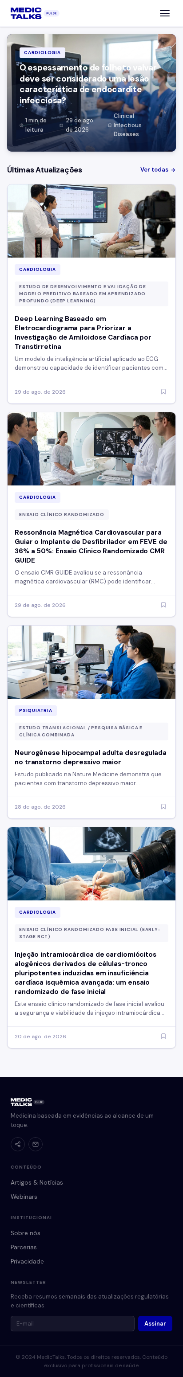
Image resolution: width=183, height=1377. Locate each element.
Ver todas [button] (154, 169)
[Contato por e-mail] (35, 1144)
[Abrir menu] (164, 13)
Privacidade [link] (27, 1261)
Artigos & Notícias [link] (37, 1182)
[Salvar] (163, 392)
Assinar (155, 1323)
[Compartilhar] (18, 1144)
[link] (35, 13)
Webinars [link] (24, 1197)
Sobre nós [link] (25, 1233)
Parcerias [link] (24, 1247)
